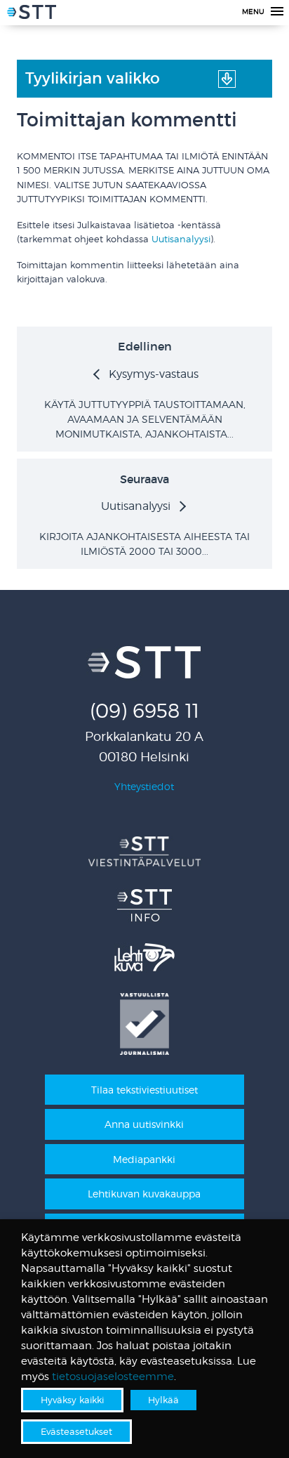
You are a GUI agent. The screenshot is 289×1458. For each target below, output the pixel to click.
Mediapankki (144, 1159)
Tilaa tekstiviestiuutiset (144, 1090)
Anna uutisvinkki (144, 1124)
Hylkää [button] (163, 1399)
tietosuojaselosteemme (113, 1376)
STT (31, 14)
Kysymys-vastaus (154, 374)
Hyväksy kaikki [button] (72, 1399)
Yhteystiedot (144, 786)
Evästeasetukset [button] (76, 1431)
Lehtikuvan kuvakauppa (144, 1194)
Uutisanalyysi (181, 239)
